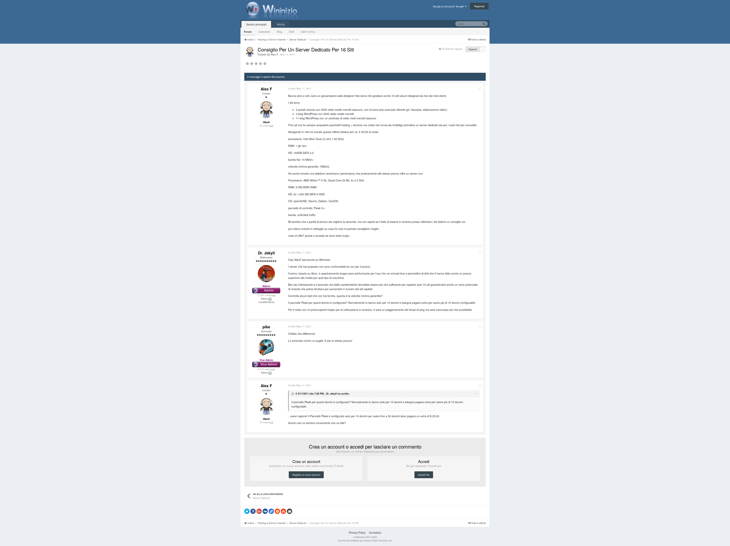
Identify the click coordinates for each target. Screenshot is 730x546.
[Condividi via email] (289, 511)
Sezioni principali (256, 24)
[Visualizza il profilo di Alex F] (250, 52)
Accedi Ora (423, 474)
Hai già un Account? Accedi (449, 6)
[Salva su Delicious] (271, 511)
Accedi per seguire (452, 49)
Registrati (479, 6)
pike (266, 326)
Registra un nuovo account (306, 474)
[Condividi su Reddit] (277, 511)
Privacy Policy (357, 532)
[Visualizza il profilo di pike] (266, 347)
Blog (279, 31)
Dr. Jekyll (266, 253)
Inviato (299, 88)
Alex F (274, 54)
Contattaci (375, 532)
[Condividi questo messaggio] (480, 88)
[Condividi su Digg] (265, 511)
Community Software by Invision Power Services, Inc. (365, 540)
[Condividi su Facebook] (253, 511)
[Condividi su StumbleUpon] (283, 511)
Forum (248, 31)
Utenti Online (308, 31)
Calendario (264, 31)
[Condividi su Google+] (259, 511)
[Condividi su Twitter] (247, 511)
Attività (281, 24)
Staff (291, 31)
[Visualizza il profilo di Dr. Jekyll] (266, 273)
